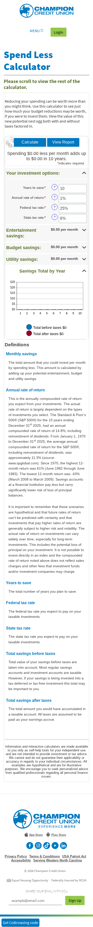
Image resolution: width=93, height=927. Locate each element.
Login (60, 32)
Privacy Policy (16, 856)
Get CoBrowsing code (20, 922)
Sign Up (74, 900)
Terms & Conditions (44, 856)
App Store (36, 835)
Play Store (58, 835)
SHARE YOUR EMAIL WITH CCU (47, 891)
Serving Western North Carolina (57, 860)
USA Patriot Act (74, 856)
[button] (46, 173)
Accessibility (21, 860)
